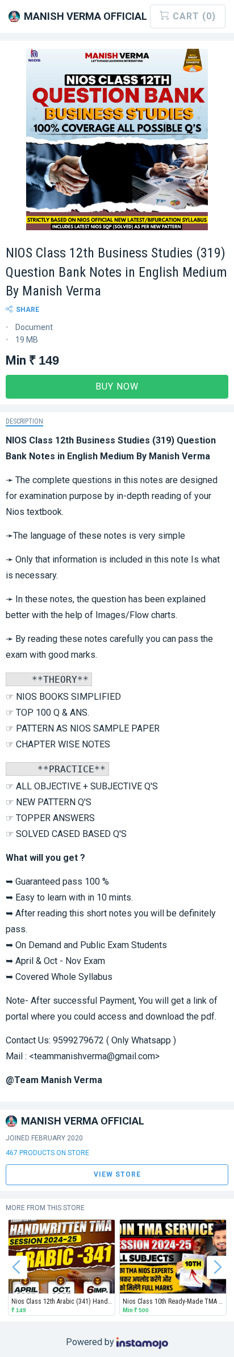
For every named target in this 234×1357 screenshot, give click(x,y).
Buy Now (117, 386)
